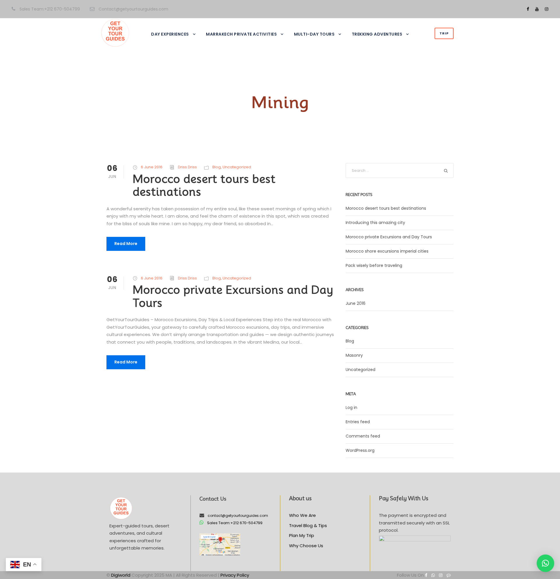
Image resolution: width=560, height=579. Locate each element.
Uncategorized (237, 167)
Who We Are (302, 515)
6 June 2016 (151, 167)
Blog (216, 167)
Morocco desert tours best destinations (204, 185)
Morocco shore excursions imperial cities (387, 251)
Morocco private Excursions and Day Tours (233, 296)
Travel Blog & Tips (308, 525)
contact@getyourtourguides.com (238, 515)
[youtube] (537, 9)
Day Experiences (170, 34)
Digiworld (120, 575)
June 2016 (355, 303)
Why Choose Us (306, 546)
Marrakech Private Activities (241, 34)
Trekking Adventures (377, 34)
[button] (545, 563)
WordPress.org (360, 450)
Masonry (354, 355)
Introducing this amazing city (375, 222)
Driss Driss (187, 167)
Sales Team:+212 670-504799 (234, 523)
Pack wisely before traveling (374, 265)
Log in (351, 407)
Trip (444, 33)
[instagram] (546, 9)
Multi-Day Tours (314, 34)
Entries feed (358, 422)
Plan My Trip (301, 535)
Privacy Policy (234, 575)
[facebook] (528, 9)
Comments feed (363, 436)
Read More (125, 243)
